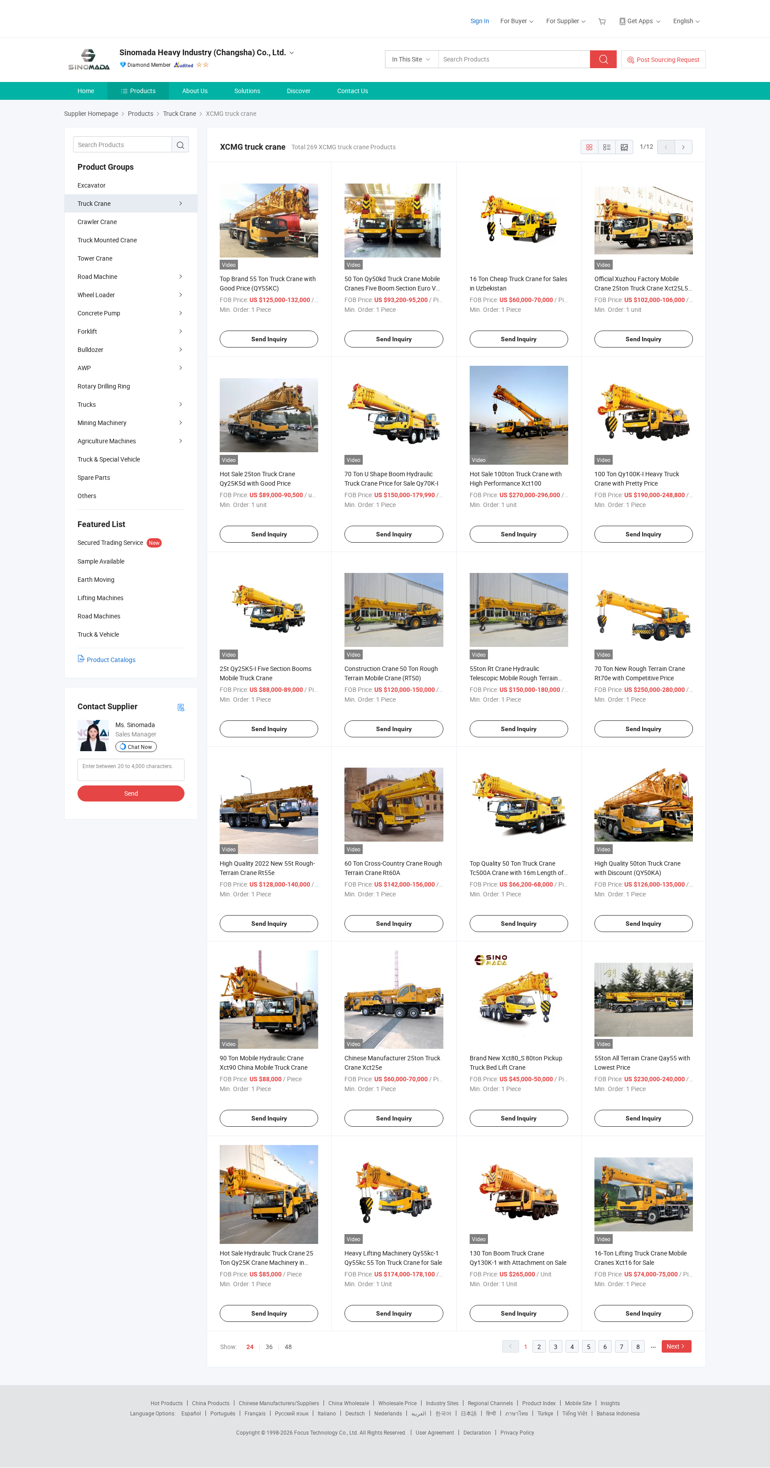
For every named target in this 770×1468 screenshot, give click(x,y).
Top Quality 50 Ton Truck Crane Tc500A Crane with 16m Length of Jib (517, 872)
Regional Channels (490, 1403)
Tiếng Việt (574, 1413)
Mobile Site (578, 1403)
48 (288, 1346)
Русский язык (291, 1413)
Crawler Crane (97, 221)
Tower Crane (95, 258)
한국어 (443, 1413)
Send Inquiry (269, 339)
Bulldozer (90, 349)
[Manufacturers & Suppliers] (121, 17)
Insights (610, 1403)
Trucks (87, 404)
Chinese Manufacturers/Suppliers (279, 1403)
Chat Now (140, 746)
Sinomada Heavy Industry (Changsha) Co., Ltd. (202, 52)
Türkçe (545, 1413)
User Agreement (435, 1432)
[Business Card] (180, 707)
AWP (84, 368)
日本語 (469, 1413)
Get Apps (640, 20)
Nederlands (388, 1413)
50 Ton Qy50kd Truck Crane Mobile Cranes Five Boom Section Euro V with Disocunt (392, 288)
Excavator (92, 185)
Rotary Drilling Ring (104, 386)
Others (87, 495)
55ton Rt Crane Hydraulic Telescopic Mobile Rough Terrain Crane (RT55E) (514, 677)
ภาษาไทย (516, 1413)
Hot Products (167, 1403)
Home (86, 90)
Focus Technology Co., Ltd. (327, 1432)
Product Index (539, 1403)
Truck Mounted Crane (107, 240)
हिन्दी (491, 1413)
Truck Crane (94, 203)
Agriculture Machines (107, 441)
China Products (210, 1403)
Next (673, 1346)
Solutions (247, 90)
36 (269, 1346)
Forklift (87, 331)
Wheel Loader (96, 294)
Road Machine (97, 276)
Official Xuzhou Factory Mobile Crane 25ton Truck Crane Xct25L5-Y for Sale (642, 288)
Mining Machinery (102, 422)
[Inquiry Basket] (603, 20)
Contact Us (352, 90)
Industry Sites (442, 1403)
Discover (299, 90)
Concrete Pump (99, 313)
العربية (418, 1413)
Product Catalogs (111, 659)
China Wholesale (348, 1403)
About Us (195, 90)
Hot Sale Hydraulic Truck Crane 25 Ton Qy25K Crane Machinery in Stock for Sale (266, 1262)
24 (250, 1346)
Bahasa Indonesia (618, 1413)
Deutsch (355, 1413)
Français (255, 1413)
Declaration (477, 1432)
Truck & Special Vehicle (109, 459)
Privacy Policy (517, 1432)
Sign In (480, 20)
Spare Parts (94, 477)
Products (143, 90)
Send (131, 793)
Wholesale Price (397, 1403)
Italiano (327, 1413)
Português (222, 1413)
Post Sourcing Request (668, 59)
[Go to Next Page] (683, 147)
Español (191, 1413)
